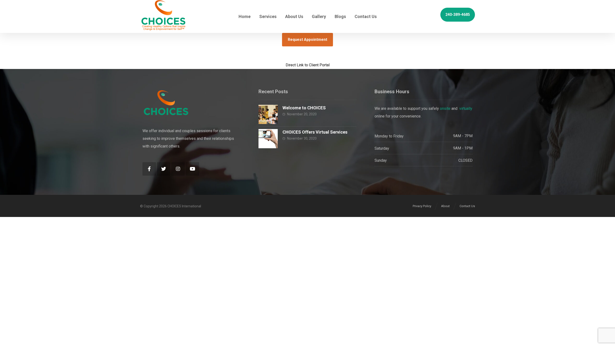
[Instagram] (178, 169)
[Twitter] (163, 169)
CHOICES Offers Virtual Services (315, 132)
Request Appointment (307, 39)
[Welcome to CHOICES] (268, 114)
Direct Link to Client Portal (308, 65)
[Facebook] (149, 169)
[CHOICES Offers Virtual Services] (268, 138)
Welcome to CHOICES (304, 107)
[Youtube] (192, 169)
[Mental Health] (163, 15)
